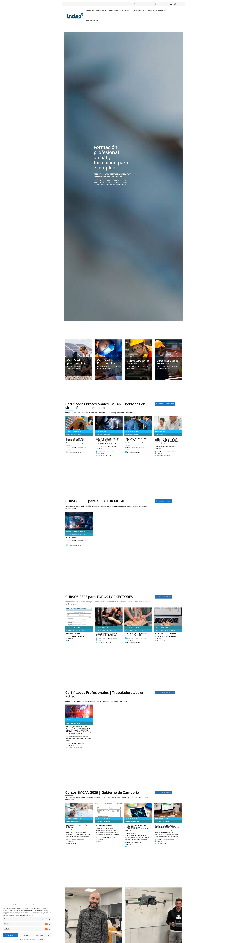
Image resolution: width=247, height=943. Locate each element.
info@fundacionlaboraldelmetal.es (144, 4)
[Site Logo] (74, 16)
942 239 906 (160, 4)
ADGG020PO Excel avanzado (166, 633)
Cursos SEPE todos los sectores (167, 362)
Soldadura (71, 538)
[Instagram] (175, 4)
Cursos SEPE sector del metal (138, 362)
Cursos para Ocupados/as (119, 11)
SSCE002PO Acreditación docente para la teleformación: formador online (137, 828)
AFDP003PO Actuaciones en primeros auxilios (136, 634)
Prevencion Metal (92, 20)
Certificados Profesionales (96, 11)
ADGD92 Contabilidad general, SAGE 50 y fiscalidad (167, 826)
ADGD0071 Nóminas (74, 633)
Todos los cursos (164, 501)
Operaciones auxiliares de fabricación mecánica (77, 439)
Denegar (27, 935)
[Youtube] (171, 4)
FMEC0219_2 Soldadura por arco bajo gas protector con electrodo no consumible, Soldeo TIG (107, 441)
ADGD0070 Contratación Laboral (76, 826)
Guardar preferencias (43, 935)
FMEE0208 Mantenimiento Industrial (136, 439)
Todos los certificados (166, 404)
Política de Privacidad (30, 939)
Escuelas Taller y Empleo (157, 11)
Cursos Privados (138, 11)
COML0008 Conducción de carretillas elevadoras (107, 634)
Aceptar (10, 935)
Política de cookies (18, 939)
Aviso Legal (39, 939)
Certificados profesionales (76, 361)
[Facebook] (166, 4)
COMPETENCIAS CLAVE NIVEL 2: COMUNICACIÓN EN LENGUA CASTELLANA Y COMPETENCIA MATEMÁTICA (167, 441)
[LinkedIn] (179, 4)
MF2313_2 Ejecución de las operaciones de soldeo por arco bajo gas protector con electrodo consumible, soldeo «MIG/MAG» (78, 730)
